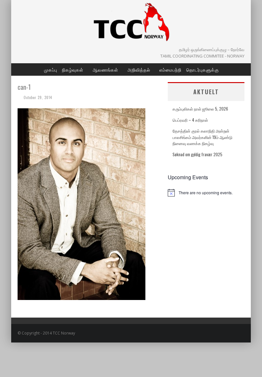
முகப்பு (50, 69)
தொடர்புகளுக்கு (202, 69)
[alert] (206, 192)
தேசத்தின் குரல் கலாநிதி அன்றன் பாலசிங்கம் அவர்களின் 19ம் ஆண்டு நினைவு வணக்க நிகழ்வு (202, 136)
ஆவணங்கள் (105, 69)
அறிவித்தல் (138, 69)
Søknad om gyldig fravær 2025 (197, 154)
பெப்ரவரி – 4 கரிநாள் (190, 120)
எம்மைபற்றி (170, 69)
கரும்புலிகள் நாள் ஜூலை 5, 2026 (200, 108)
